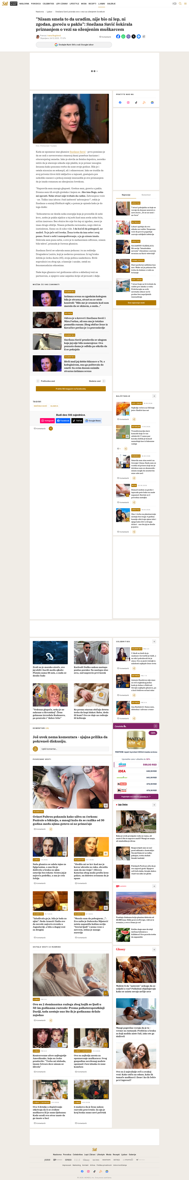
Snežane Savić (78, 151)
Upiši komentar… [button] (49, 749)
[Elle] (77, 1159)
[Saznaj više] (154, 805)
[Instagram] (128, 102)
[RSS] (144, 102)
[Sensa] (117, 1159)
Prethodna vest (48, 381)
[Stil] (5, 3)
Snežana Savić (40, 406)
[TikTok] (136, 102)
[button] (105, 37)
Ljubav (49, 12)
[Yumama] (128, 1159)
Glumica (54, 406)
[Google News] (152, 102)
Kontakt (85, 1165)
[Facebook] (120, 102)
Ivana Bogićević (54, 35)
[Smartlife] (106, 1159)
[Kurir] (47, 1159)
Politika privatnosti (104, 1165)
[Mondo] (57, 1159)
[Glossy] (86, 1159)
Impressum (66, 1165)
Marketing (77, 1165)
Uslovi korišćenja (120, 1165)
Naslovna (40, 12)
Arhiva (92, 1165)
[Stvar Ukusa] (140, 1159)
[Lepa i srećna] (96, 1159)
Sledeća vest (95, 381)
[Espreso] (68, 1159)
